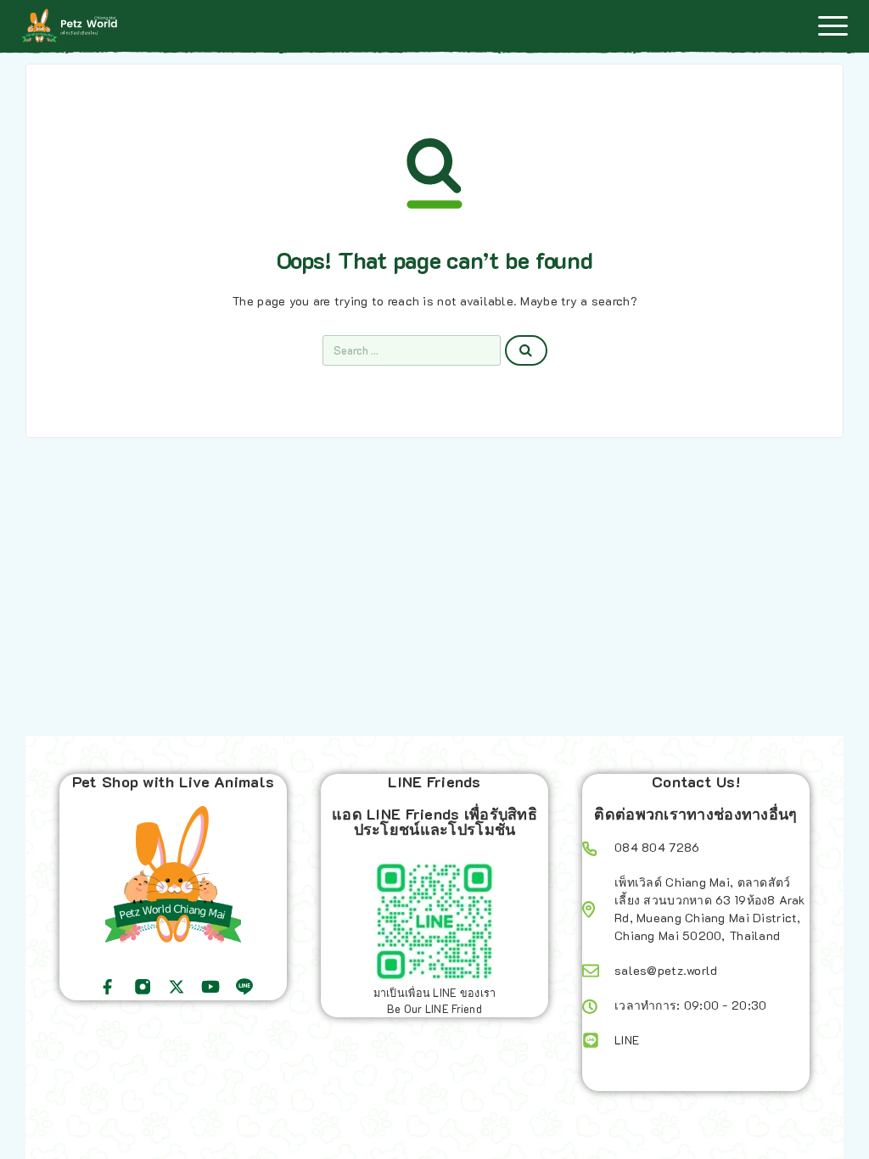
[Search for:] (411, 350)
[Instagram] (143, 987)
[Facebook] (108, 987)
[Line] (244, 987)
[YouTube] (210, 987)
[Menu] (832, 25)
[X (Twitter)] (176, 987)
